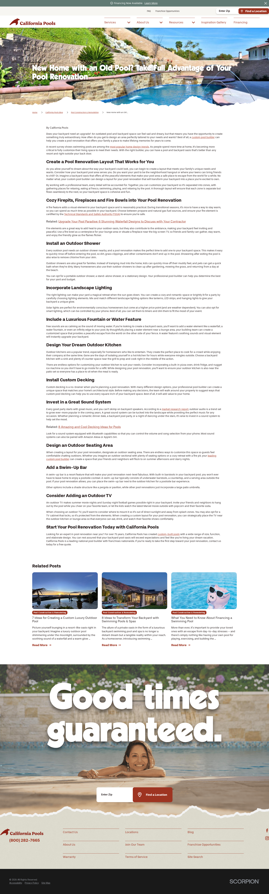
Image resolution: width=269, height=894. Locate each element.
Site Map (45, 883)
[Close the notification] (265, 3)
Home (34, 112)
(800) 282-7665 (24, 840)
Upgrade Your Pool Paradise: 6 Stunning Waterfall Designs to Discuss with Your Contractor (122, 221)
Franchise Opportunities (167, 11)
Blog (191, 832)
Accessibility (15, 883)
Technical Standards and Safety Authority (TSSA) (92, 214)
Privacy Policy (32, 883)
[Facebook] (267, 830)
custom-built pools (169, 534)
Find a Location (256, 11)
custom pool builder (203, 137)
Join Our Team (134, 844)
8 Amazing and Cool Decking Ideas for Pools (89, 427)
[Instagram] (267, 838)
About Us (69, 844)
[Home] (32, 21)
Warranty (69, 857)
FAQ (149, 11)
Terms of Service (136, 857)
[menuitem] (117, 22)
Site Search (195, 857)
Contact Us (70, 832)
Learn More (151, 3)
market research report (175, 409)
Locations (131, 832)
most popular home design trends (129, 146)
